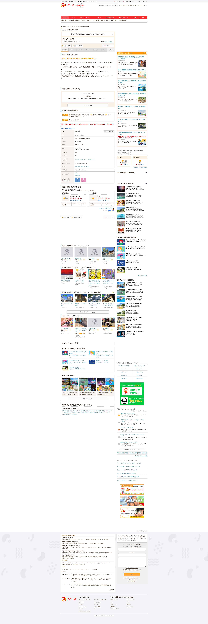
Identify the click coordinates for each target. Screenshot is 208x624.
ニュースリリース (82, 606)
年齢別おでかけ (110, 17)
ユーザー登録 (65, 569)
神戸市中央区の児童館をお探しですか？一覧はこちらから (87, 34)
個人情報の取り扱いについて (132, 568)
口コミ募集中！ (109, 41)
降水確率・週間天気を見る (106, 208)
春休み (120, 5)
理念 (112, 602)
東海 (88, 20)
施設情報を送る (78, 45)
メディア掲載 (97, 606)
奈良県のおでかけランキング (101, 412)
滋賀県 (122, 453)
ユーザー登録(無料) (137, 1)
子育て (135, 17)
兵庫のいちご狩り (102, 556)
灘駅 (82, 166)
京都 (107, 20)
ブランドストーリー (131, 599)
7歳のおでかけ (139, 375)
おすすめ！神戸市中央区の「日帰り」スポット (129, 463)
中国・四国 (114, 20)
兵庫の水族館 (109, 552)
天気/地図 (111, 50)
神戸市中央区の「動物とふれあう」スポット (128, 466)
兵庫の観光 (106, 539)
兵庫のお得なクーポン (67, 547)
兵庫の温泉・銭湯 (66, 556)
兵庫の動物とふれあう (83, 543)
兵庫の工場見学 (65, 543)
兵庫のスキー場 (74, 556)
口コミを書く (67, 45)
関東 (73, 20)
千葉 (82, 20)
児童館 (76, 173)
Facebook (81, 608)
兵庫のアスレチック (95, 547)
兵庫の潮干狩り (93, 556)
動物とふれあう (133, 5)
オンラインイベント (85, 17)
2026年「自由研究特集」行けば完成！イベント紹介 (73, 564)
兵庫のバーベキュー (80, 539)
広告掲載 (81, 604)
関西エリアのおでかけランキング (71, 410)
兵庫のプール (100, 539)
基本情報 (64, 50)
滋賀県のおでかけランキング (88, 410)
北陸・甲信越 (96, 20)
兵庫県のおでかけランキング (85, 412)
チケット (72, 50)
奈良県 (139, 453)
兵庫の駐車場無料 (86, 547)
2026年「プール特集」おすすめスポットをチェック (98, 563)
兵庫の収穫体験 (92, 543)
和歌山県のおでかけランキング (70, 414)
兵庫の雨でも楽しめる (67, 552)
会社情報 (128, 604)
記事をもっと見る (87, 399)
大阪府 (131, 453)
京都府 (126, 453)
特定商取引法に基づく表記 (84, 611)
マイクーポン (118, 1)
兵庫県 (135, 453)
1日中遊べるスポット (142, 5)
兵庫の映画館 (84, 552)
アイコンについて (65, 180)
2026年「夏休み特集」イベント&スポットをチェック (73, 563)
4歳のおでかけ (124, 372)
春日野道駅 (86, 166)
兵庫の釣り (87, 539)
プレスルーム (97, 604)
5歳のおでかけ (139, 372)
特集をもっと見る (142, 275)
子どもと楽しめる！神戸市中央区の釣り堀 (128, 476)
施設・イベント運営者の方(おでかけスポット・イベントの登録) (84, 569)
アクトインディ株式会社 (127, 597)
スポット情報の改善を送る (68, 128)
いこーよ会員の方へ (132, 581)
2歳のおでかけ (124, 368)
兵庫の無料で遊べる (77, 547)
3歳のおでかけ (139, 368)
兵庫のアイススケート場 (84, 556)
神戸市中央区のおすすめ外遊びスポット (127, 480)
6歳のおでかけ (124, 375)
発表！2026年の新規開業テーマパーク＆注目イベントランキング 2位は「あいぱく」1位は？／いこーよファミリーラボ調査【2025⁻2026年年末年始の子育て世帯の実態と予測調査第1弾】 (91, 585)
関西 (102, 20)
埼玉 (84, 20)
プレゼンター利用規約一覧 (100, 599)
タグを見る (77, 175)
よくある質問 (97, 602)
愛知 (91, 20)
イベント (73, 17)
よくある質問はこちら (132, 579)
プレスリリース (130, 606)
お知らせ (95, 50)
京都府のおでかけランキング (103, 410)
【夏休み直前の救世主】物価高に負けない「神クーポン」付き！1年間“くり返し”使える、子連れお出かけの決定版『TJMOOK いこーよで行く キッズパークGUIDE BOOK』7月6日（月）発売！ (91, 580)
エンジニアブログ (115, 608)
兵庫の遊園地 (65, 539)
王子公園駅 (77, 166)
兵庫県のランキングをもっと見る (132, 449)
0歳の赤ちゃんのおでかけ (124, 365)
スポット (64, 17)
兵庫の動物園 (72, 539)
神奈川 (78, 20)
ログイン (145, 1)
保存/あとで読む (127, 1)
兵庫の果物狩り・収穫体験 (68, 558)
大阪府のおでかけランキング (69, 412)
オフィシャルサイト (108, 131)
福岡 (125, 20)
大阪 (104, 20)
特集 (143, 17)
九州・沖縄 (121, 20)
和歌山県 (144, 453)
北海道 (69, 20)
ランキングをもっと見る (141, 456)
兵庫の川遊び (65, 548)
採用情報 (113, 606)
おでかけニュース (123, 17)
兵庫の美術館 (102, 552)
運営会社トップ (114, 599)
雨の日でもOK (126, 5)
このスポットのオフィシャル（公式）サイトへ (85, 159)
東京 (76, 20)
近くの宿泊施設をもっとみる (87, 312)
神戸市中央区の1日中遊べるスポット (126, 473)
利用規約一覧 (81, 602)
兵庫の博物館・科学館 (93, 552)
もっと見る (110, 589)
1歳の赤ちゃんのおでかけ (139, 365)
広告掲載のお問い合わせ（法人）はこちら (132, 569)
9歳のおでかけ (139, 378)
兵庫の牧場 (93, 539)
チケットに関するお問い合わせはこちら (132, 578)
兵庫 (109, 20)
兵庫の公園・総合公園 (106, 547)
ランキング (98, 17)
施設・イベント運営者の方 (84, 599)
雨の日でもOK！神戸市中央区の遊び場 (127, 470)
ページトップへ (142, 531)
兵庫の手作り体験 (74, 543)
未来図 (128, 602)
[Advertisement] (88, 83)
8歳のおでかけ (124, 378)
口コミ (88, 50)
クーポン (80, 50)
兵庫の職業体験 (100, 543)
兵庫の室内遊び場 (77, 552)
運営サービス (114, 604)
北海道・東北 (64, 20)
